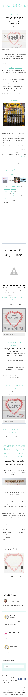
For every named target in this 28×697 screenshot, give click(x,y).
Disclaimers (5, 675)
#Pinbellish (18, 464)
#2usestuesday (18, 461)
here (21, 164)
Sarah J (12, 616)
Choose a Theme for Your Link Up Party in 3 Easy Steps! (6, 534)
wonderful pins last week (15, 68)
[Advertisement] (14, 225)
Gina (5, 200)
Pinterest (18, 187)
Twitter (13, 187)
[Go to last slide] (6, 567)
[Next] (22, 567)
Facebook (13, 189)
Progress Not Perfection (22, 532)
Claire (11, 600)
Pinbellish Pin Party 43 (13, 576)
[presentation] (14, 563)
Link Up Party (14, 14)
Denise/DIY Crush (14, 632)
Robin (5, 196)
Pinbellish (5, 524)
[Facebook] (19, 679)
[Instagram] (22, 679)
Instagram (7, 189)
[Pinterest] (25, 679)
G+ (9, 187)
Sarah (5, 191)
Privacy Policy (6, 678)
